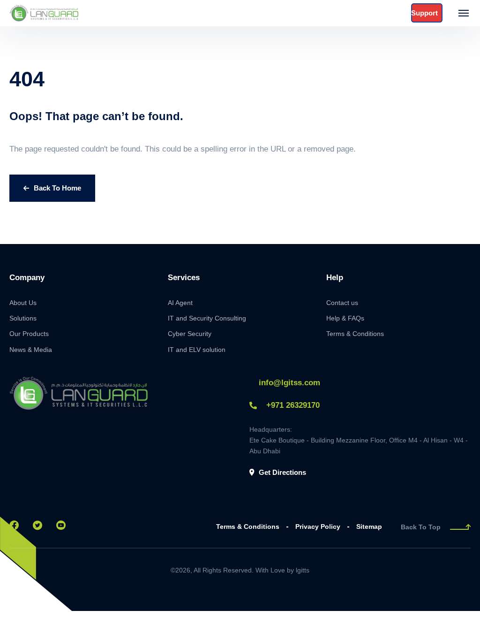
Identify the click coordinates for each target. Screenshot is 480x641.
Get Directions (282, 472)
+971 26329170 (293, 405)
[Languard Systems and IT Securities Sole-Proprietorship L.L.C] (44, 13)
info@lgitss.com (289, 382)
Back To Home (57, 188)
